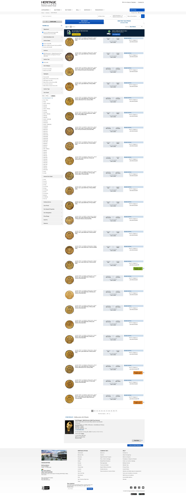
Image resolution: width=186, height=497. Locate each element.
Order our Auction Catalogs (129, 461)
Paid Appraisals (103, 463)
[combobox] (69, 16)
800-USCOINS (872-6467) (47, 477)
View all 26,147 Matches (135, 445)
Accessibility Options (127, 477)
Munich (79, 471)
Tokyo (79, 481)
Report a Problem (133, 458)
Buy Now (68, 10)
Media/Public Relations (105, 461)
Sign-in (134, 40)
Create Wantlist (76, 34)
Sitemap (124, 479)
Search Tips (134, 12)
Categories (45, 10)
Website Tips (126, 465)
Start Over (53, 21)
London (79, 469)
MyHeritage (133, 10)
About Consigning (127, 454)
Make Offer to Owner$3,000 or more (138, 269)
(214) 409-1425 (47, 479)
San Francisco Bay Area (83, 479)
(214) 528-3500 (44, 478)
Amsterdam (80, 452)
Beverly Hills (80, 454)
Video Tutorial (142, 12)
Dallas (79, 461)
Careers (102, 454)
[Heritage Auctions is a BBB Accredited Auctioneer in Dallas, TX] (45, 488)
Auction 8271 (78, 424)
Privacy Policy (126, 467)
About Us (102, 452)
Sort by (127, 26)
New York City (81, 473)
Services (87, 10)
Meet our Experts (127, 456)
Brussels (80, 456)
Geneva (79, 465)
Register (134, 2)
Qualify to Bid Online (97, 431)
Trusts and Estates (104, 465)
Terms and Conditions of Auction (130, 473)
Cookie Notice (126, 469)
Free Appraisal (116, 34)
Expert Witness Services (105, 467)
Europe (79, 463)
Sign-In (129, 2)
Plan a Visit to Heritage (105, 458)
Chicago (79, 458)
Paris (79, 477)
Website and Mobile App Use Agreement (132, 471)
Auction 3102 (78, 37)
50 (109, 413)
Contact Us (141, 2)
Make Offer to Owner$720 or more (138, 373)
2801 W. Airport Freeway (46, 471)
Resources (99, 10)
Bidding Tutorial (126, 463)
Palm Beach (80, 475)
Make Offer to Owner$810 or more (138, 402)
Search (53, 95)
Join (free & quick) (134, 41)
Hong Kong (80, 467)
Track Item (136, 440)
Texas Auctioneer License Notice (107, 471)
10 (113, 410)
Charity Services (104, 469)
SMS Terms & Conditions (128, 475)
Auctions (57, 10)
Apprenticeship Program (105, 456)
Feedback (125, 458)
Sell (77, 10)
